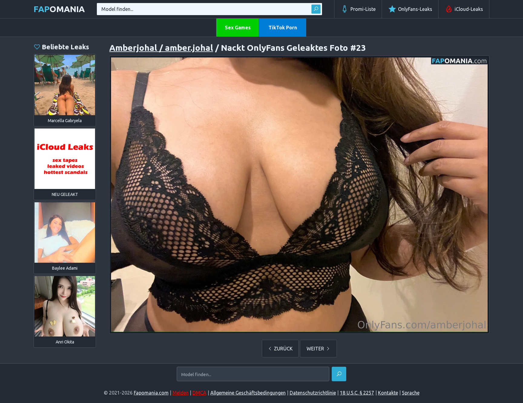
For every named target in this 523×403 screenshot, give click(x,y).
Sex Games (238, 27)
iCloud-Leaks (469, 9)
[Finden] (316, 9)
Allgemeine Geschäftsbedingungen (248, 392)
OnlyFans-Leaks (415, 9)
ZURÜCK (283, 348)
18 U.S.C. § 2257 (357, 392)
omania (59, 9)
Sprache (410, 392)
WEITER (316, 348)
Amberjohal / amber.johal (161, 47)
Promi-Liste (363, 9)
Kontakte (388, 392)
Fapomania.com (151, 392)
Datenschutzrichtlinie (313, 392)
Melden (181, 392)
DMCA (199, 392)
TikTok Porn (282, 27)
